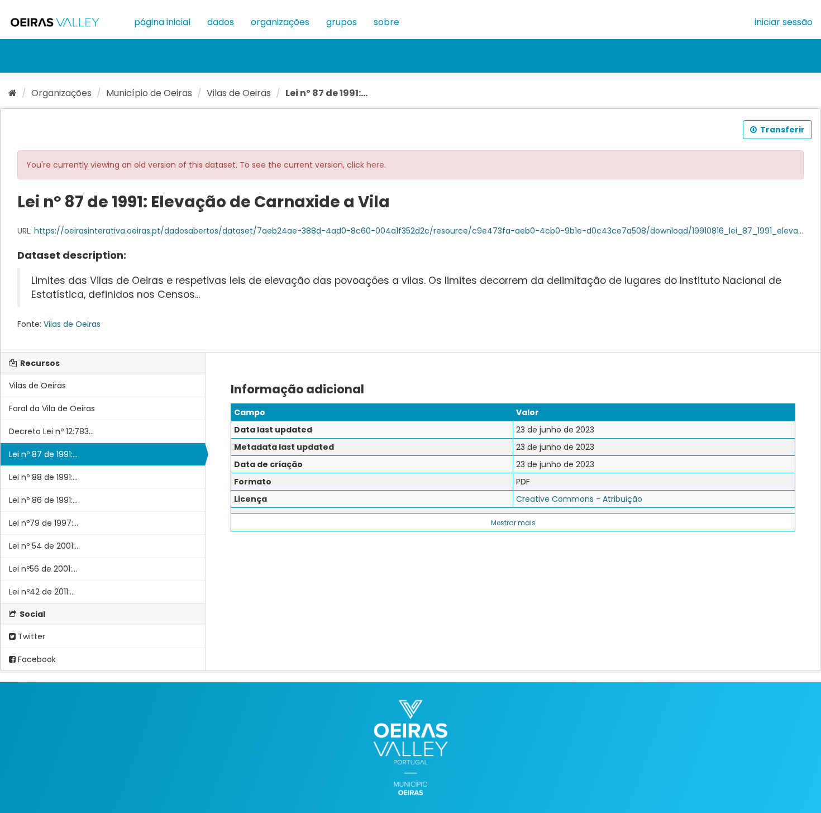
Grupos (341, 22)
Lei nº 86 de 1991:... (43, 500)
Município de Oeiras (149, 93)
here (375, 164)
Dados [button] (220, 22)
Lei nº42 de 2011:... (42, 591)
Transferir (781, 129)
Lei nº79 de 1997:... (43, 523)
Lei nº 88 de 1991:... (43, 477)
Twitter (30, 636)
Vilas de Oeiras (239, 93)
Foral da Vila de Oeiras (52, 408)
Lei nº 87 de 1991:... (326, 93)
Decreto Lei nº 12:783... (51, 431)
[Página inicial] (12, 93)
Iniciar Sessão (784, 22)
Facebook (36, 659)
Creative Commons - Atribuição (579, 499)
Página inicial (162, 22)
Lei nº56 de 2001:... (43, 568)
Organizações (280, 22)
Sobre (386, 22)
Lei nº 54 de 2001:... (44, 545)
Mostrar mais (513, 523)
